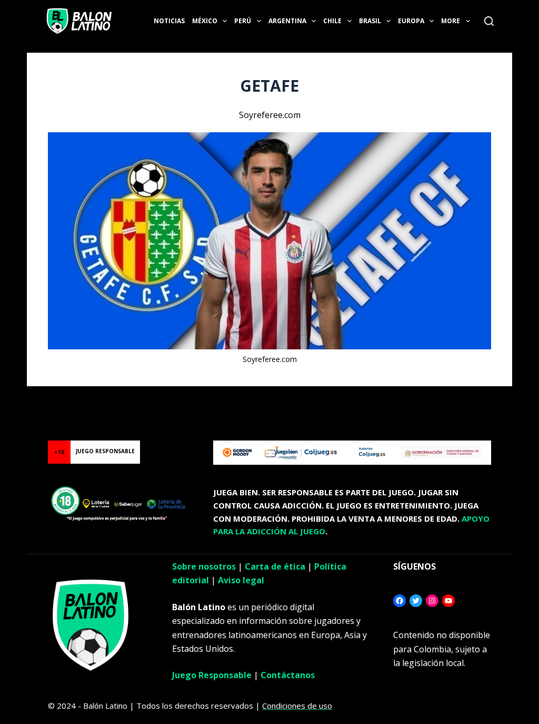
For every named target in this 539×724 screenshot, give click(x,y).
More (450, 20)
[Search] (489, 21)
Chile (332, 20)
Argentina (287, 20)
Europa (411, 20)
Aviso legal (241, 580)
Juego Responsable (212, 675)
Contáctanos (288, 675)
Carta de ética (275, 566)
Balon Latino (23, 399)
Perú (242, 20)
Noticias (169, 20)
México (204, 20)
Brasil (370, 20)
